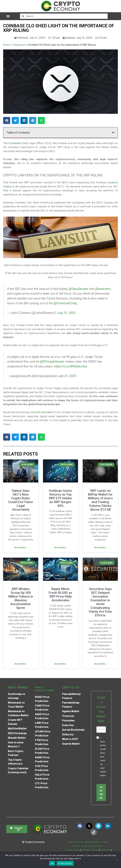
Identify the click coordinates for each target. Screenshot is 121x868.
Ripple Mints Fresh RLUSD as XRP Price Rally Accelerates (60, 594)
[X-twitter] (89, 826)
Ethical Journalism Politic (88, 846)
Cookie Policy (71, 850)
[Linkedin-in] (108, 826)
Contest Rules (90, 850)
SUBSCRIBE (101, 792)
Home (6, 44)
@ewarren (102, 289)
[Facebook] (80, 826)
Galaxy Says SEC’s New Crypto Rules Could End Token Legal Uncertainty (20, 500)
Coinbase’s (14, 143)
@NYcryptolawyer (52, 361)
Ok (52, 863)
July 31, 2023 (66, 313)
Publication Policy (98, 842)
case (82, 147)
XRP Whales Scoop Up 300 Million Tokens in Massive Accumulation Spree (20, 598)
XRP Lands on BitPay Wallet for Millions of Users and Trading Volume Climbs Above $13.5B (100, 500)
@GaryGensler (78, 289)
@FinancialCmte (65, 303)
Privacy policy (65, 863)
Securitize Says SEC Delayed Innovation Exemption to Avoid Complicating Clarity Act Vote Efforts (100, 602)
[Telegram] (98, 826)
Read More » (20, 548)
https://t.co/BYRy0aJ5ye (70, 366)
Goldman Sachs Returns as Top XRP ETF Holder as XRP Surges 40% (60, 498)
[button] (8, 16)
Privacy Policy (75, 842)
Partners (105, 850)
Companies (18, 44)
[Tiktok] (94, 832)
